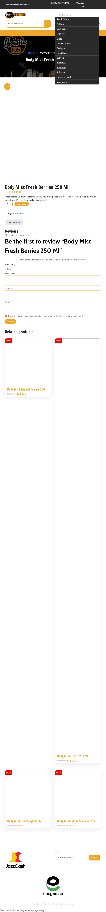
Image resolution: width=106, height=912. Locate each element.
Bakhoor (60, 24)
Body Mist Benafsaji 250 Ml (24, 821)
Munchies (61, 62)
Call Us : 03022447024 (60, 3)
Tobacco (61, 72)
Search (47, 23)
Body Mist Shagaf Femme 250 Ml (28, 389)
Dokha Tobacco (64, 43)
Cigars (59, 38)
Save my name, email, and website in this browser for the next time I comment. (46, 316)
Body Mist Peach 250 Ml (72, 756)
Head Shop (62, 53)
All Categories (65, 15)
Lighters (60, 58)
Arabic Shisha (63, 19)
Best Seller (62, 29)
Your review (11, 273)
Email (8, 302)
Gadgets (61, 48)
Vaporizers (62, 82)
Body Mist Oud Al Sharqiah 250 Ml (78, 821)
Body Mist (19, 213)
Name (8, 288)
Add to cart (22, 204)
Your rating (10, 264)
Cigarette (61, 33)
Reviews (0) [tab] (15, 222)
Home (31, 53)
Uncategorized (64, 77)
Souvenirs (61, 67)
